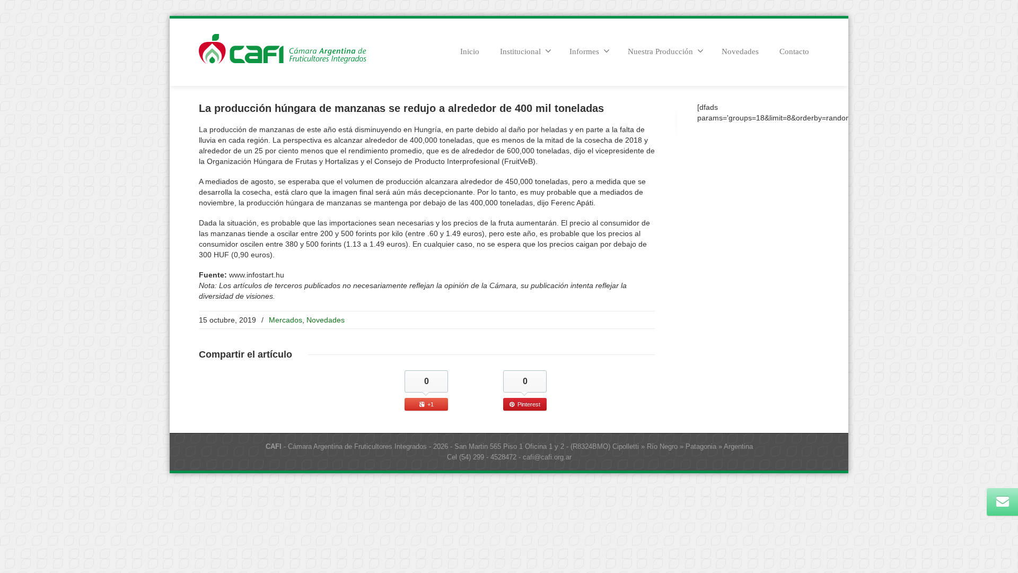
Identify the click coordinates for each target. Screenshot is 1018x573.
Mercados (285, 320)
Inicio (469, 51)
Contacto (794, 51)
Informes (584, 51)
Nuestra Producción (660, 51)
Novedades (740, 51)
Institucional (520, 51)
